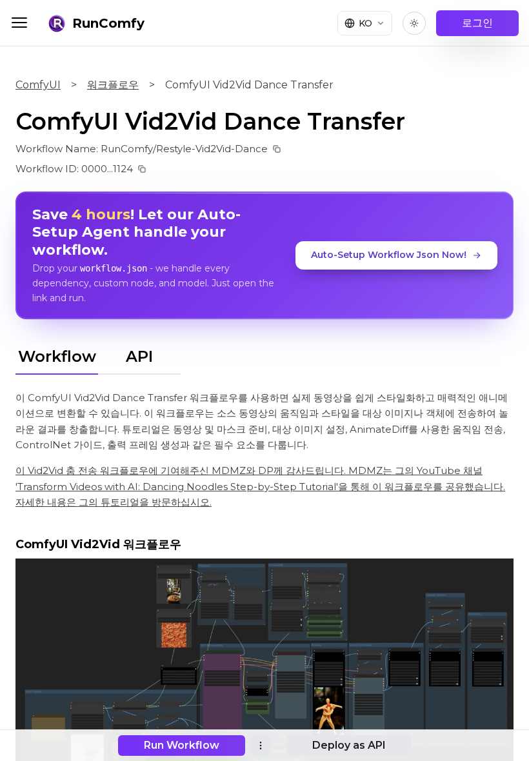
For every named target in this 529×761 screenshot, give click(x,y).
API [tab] (139, 356)
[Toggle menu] (19, 22)
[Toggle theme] (414, 23)
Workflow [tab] (57, 356)
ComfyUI (38, 85)
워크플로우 (113, 85)
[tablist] (98, 355)
